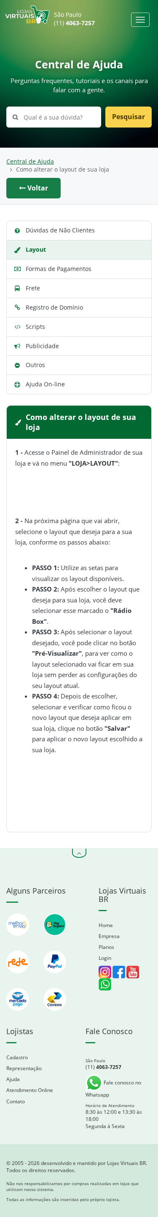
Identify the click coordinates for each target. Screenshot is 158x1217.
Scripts (35, 327)
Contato (15, 1101)
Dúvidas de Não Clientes (60, 230)
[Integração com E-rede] (18, 977)
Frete (33, 288)
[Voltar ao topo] (79, 853)
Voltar (37, 188)
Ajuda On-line (45, 384)
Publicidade (42, 346)
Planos (106, 947)
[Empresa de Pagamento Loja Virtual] (54, 977)
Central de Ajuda (30, 161)
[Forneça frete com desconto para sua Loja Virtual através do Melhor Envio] (18, 940)
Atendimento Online (29, 1090)
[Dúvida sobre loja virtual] (105, 983)
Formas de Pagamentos (58, 269)
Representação (24, 1068)
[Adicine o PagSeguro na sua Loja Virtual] (54, 940)
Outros (35, 365)
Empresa (109, 936)
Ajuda (13, 1079)
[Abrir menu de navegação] (140, 20)
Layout (36, 249)
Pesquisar (128, 116)
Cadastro (17, 1057)
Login (105, 958)
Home (106, 925)
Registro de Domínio (54, 307)
